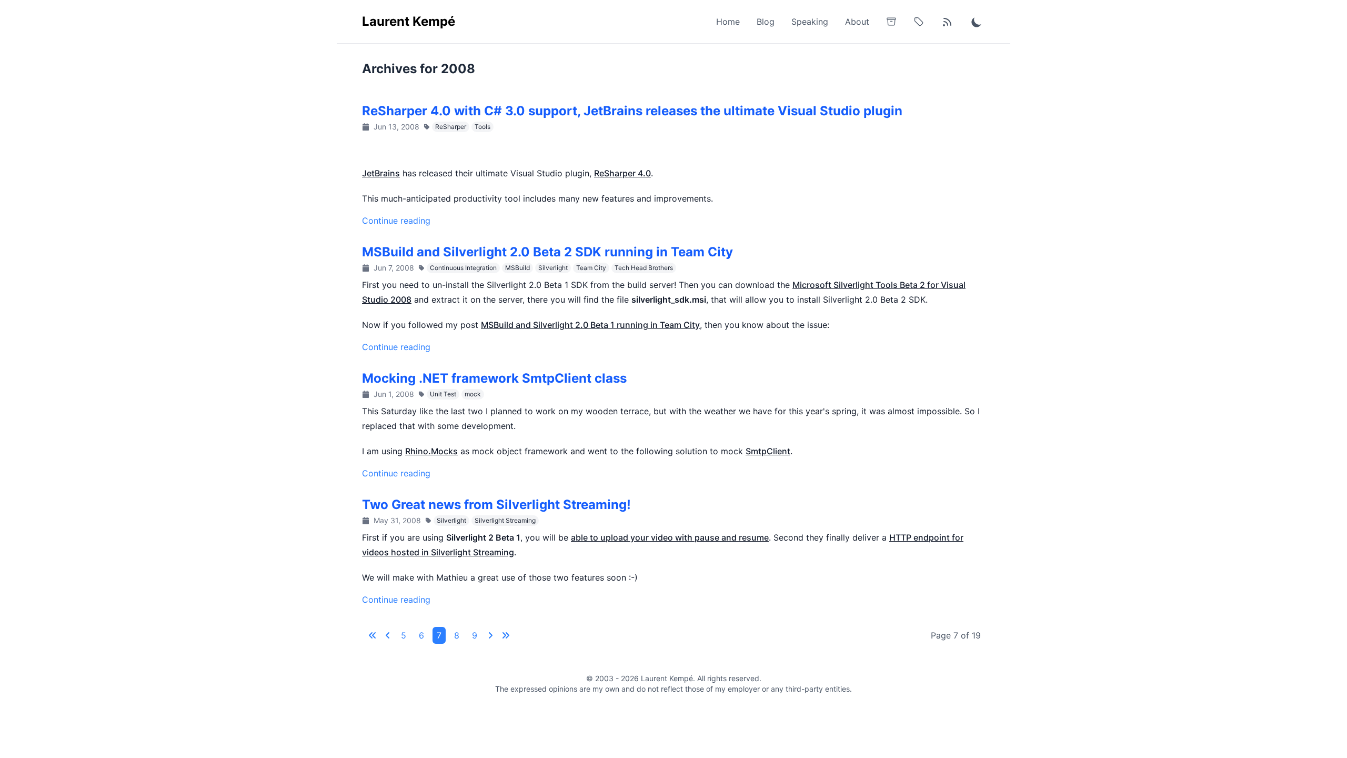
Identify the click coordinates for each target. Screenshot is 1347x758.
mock (473, 394)
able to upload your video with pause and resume (670, 537)
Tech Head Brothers (644, 268)
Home (728, 21)
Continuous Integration (463, 268)
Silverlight (553, 268)
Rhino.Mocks (431, 451)
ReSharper (450, 127)
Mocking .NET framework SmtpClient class (494, 378)
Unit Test (443, 394)
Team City (591, 268)
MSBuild (517, 268)
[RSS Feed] (947, 22)
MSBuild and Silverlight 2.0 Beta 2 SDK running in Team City (547, 252)
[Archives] (891, 21)
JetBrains (381, 173)
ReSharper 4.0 (622, 173)
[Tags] (918, 21)
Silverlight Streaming (505, 520)
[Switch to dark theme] (976, 22)
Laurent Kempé (408, 21)
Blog (766, 21)
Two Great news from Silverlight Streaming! (496, 504)
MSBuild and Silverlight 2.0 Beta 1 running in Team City (590, 325)
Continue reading (396, 220)
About (857, 21)
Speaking (809, 21)
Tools (482, 127)
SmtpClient (768, 451)
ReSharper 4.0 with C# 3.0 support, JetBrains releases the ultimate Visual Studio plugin (632, 110)
